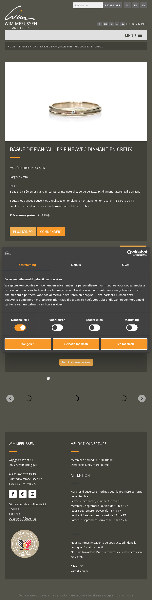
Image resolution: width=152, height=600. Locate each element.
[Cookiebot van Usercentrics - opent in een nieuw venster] (130, 253)
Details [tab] (76, 264)
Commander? (51, 231)
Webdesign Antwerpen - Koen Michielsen (111, 595)
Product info (78, 595)
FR (135, 5)
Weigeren (27, 344)
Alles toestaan (124, 344)
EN (143, 5)
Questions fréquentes (22, 518)
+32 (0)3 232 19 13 (136, 24)
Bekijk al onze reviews (76, 362)
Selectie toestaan (76, 344)
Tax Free (14, 514)
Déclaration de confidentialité (27, 504)
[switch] (57, 327)
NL (127, 5)
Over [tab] (125, 264)
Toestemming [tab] (26, 264)
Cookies (14, 509)
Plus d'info (23, 231)
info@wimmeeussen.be (27, 479)
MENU (131, 35)
